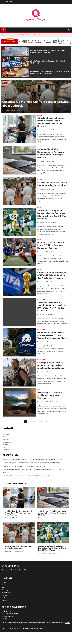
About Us (4, 35)
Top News (6, 434)
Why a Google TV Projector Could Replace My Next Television (49, 395)
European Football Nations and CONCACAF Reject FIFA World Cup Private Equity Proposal (51, 275)
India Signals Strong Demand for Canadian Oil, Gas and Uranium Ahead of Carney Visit (49, 72)
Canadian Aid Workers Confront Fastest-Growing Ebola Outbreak (29, 41)
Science (39, 146)
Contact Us (12, 35)
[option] (36, 52)
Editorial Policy (27, 35)
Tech (38, 389)
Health (5, 82)
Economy (6, 439)
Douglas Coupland (15, 110)
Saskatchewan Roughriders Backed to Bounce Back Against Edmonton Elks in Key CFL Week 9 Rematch (52, 548)
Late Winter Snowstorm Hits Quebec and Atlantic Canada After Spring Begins (47, 51)
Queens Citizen (23, 570)
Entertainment (41, 299)
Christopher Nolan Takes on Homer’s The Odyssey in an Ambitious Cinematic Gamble (50, 365)
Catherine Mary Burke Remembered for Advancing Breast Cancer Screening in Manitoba (31, 463)
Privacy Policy (37, 35)
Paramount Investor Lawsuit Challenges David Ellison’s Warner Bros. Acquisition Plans (51, 335)
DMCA (19, 35)
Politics (5, 444)
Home (5, 432)
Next (46, 421)
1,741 (41, 421)
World (5, 437)
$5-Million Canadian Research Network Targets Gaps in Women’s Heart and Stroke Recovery (33, 459)
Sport (39, 207)
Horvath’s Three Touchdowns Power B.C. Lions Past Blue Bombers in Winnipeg (50, 245)
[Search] (69, 30)
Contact (67, 622)
